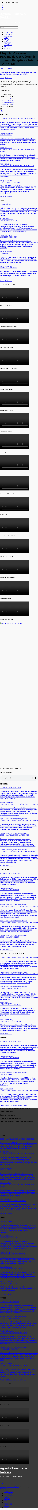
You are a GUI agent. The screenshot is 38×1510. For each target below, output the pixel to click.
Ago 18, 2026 (4, 133)
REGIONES (8, 45)
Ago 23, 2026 (4, 802)
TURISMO (7, 48)
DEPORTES (8, 34)
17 (1, 104)
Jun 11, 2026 (4, 1281)
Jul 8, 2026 (3, 1183)
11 (3, 102)
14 (9, 102)
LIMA (6, 38)
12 (5, 102)
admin (10, 78)
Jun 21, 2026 (4, 281)
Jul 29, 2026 (4, 1003)
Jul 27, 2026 (4, 1019)
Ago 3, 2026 (4, 1380)
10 (1, 102)
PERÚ (6, 41)
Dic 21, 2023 (4, 78)
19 (5, 104)
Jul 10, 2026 (4, 148)
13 (7, 102)
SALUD (6, 46)
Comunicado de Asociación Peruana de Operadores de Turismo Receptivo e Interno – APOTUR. (18, 73)
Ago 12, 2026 (4, 219)
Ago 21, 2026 (4, 818)
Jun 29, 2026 (4, 197)
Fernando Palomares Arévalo (18, 818)
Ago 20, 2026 (4, 833)
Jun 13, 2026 (4, 1267)
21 (9, 104)
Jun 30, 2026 (4, 180)
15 (11, 102)
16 (13, 102)
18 (3, 104)
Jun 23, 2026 (4, 266)
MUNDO (7, 39)
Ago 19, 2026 (4, 950)
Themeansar (4, 1488)
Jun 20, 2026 (4, 1214)
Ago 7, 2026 (4, 235)
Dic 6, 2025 (3, 1294)
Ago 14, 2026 (4, 1347)
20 (7, 104)
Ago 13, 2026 (4, 1152)
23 (13, 104)
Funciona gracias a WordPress (9, 1487)
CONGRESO (8, 32)
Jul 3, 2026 (3, 164)
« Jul (1, 111)
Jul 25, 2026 (4, 1168)
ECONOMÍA (8, 36)
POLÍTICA (7, 43)
